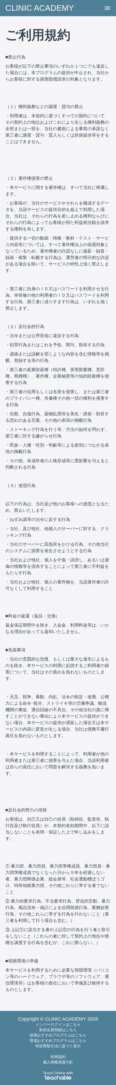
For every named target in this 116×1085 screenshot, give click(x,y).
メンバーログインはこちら (58, 1024)
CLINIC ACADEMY (39, 8)
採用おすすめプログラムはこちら (58, 1035)
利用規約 (58, 1057)
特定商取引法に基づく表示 (58, 1046)
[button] (107, 8)
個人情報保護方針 (58, 1062)
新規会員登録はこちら (58, 1030)
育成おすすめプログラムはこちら (58, 1040)
